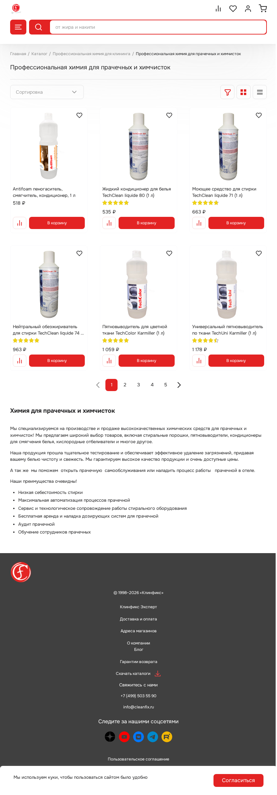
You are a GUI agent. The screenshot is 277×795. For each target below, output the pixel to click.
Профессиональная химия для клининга (91, 53)
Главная (18, 53)
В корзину (57, 223)
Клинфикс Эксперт (138, 607)
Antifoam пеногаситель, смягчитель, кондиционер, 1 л (44, 192)
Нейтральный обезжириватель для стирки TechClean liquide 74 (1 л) (48, 330)
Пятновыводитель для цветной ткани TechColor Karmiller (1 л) (134, 330)
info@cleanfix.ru (138, 707)
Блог (138, 649)
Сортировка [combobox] (29, 92)
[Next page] (179, 385)
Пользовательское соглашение (138, 759)
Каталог (39, 53)
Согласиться (238, 780)
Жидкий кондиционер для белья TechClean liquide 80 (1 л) (136, 192)
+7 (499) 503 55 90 (138, 696)
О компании (138, 643)
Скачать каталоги (133, 673)
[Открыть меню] (18, 27)
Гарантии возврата (138, 661)
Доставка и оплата (138, 619)
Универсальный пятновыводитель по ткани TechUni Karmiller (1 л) (227, 330)
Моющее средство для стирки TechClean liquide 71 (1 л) (224, 192)
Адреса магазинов (139, 631)
